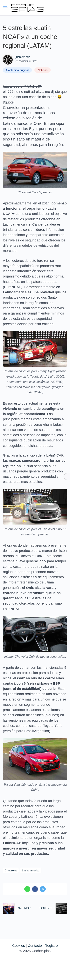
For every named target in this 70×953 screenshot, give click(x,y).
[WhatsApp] (27, 889)
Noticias (42, 70)
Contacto (35, 946)
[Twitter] (43, 889)
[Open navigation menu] (7, 7)
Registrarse (63, 7)
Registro (51, 946)
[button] (49, 7)
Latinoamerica (30, 870)
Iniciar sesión (56, 7)
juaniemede (23, 57)
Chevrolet (11, 870)
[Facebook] (35, 889)
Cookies (18, 946)
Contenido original (17, 70)
